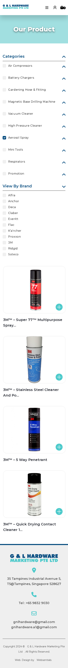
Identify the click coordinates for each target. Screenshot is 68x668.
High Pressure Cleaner (25, 125)
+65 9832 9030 (37, 603)
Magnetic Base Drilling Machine (31, 101)
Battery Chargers (21, 77)
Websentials (44, 660)
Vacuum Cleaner (20, 113)
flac (11, 224)
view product (41, 307)
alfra (11, 195)
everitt (13, 219)
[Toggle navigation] (47, 7)
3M (10, 242)
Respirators (16, 161)
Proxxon (14, 236)
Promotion (16, 173)
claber (13, 213)
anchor (13, 201)
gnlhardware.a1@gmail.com (34, 627)
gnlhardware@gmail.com (34, 622)
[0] (62, 7)
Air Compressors (20, 65)
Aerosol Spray (18, 137)
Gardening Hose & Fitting (27, 89)
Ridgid (13, 248)
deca (12, 207)
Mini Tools (15, 149)
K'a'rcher (14, 230)
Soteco (13, 254)
